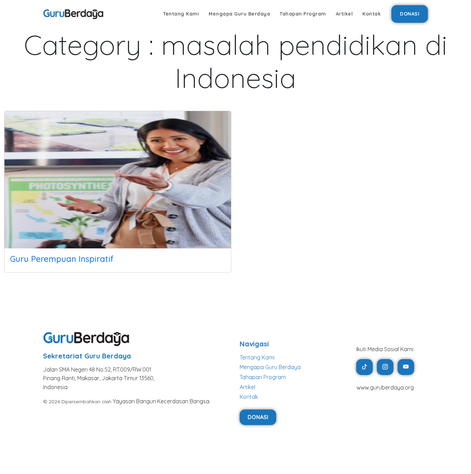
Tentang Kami (181, 14)
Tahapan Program (303, 14)
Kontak (371, 14)
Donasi (409, 14)
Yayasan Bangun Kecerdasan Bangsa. (161, 401)
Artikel (344, 14)
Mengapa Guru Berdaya (239, 14)
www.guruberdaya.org (385, 387)
